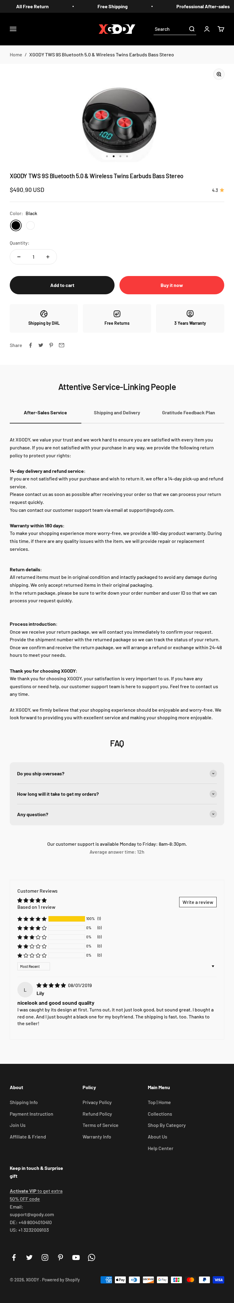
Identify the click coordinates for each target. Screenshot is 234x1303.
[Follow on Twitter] (29, 1257)
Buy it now (172, 285)
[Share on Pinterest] (51, 345)
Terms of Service (101, 1125)
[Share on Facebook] (30, 345)
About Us (157, 1136)
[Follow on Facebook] (14, 1257)
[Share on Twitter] (41, 345)
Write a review (198, 902)
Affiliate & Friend (28, 1136)
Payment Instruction (31, 1114)
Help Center (160, 1148)
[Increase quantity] (48, 257)
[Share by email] (61, 345)
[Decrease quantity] (19, 257)
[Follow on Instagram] (45, 1257)
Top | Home (159, 1102)
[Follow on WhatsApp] (91, 1257)
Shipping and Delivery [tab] (117, 412)
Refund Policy (97, 1114)
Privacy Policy (97, 1102)
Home (16, 54)
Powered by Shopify (61, 1279)
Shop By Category (167, 1125)
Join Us (18, 1125)
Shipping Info (24, 1102)
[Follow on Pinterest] (60, 1257)
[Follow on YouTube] (76, 1257)
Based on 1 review (36, 907)
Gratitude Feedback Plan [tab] (188, 412)
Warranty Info (97, 1136)
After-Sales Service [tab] (45, 412)
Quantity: (20, 243)
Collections (160, 1114)
